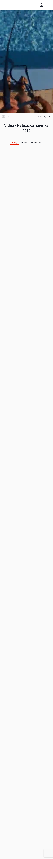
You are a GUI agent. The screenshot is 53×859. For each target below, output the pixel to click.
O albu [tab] (24, 142)
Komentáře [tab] (36, 142)
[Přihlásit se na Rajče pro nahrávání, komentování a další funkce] (41, 5)
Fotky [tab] (14, 142)
